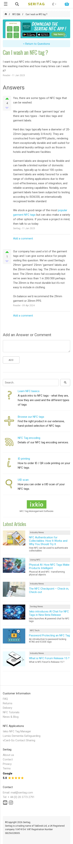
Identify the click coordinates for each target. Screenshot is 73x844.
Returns (7, 703)
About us (8, 755)
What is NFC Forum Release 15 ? (49, 658)
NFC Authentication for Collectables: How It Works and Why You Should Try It (48, 541)
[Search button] (65, 382)
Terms (7, 768)
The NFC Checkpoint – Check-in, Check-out (49, 590)
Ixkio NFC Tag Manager (17, 731)
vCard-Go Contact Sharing (19, 740)
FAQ (5, 699)
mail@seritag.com (22, 792)
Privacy (7, 764)
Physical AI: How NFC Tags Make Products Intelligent (49, 566)
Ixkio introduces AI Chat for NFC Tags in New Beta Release (49, 613)
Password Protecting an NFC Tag (49, 635)
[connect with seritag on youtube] (5, 803)
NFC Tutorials (11, 712)
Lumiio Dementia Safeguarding (21, 736)
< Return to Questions (36, 43)
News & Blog (11, 716)
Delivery (7, 708)
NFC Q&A (16, 14)
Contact (8, 759)
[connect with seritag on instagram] (11, 803)
